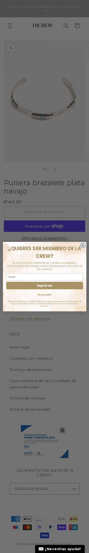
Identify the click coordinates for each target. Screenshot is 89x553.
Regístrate (44, 285)
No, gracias (44, 294)
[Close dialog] (82, 245)
